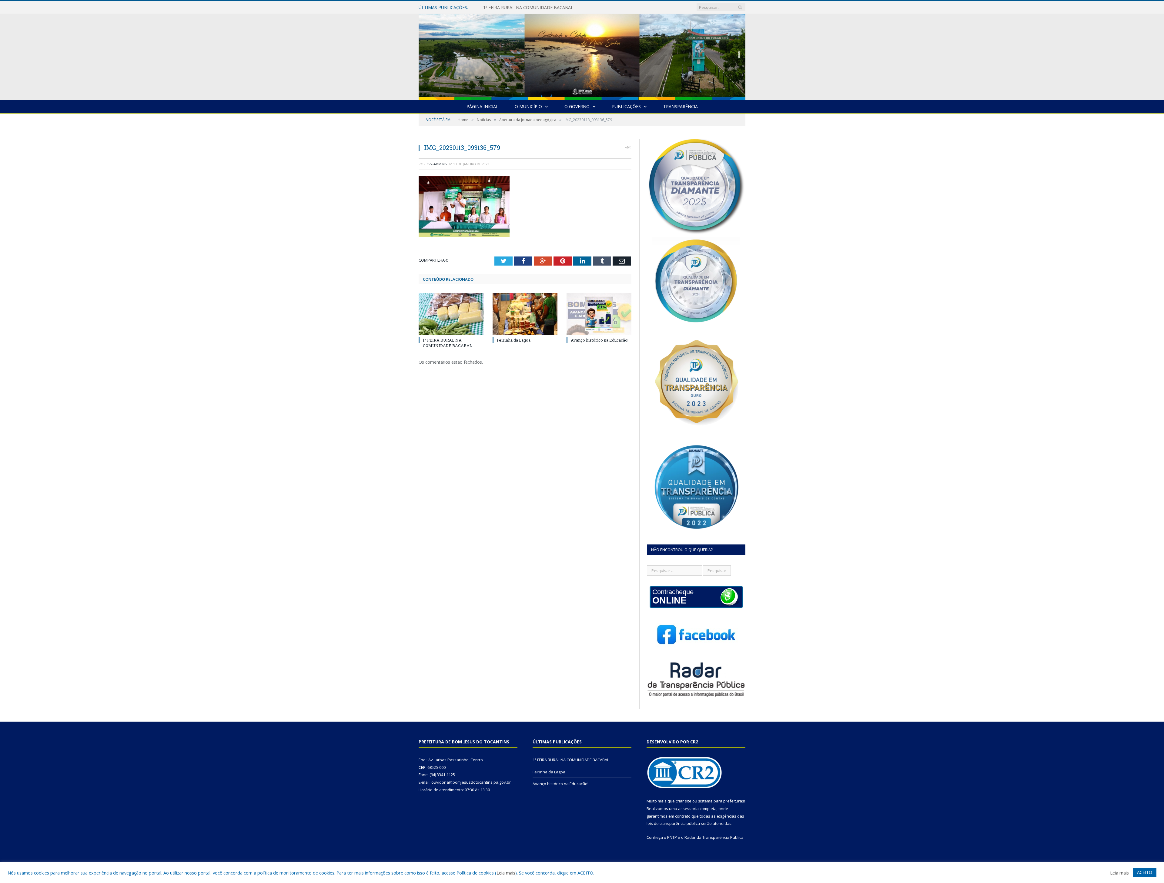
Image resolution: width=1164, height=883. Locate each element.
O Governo (577, 106)
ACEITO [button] (1144, 872)
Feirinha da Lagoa (500, 7)
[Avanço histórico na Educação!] (599, 314)
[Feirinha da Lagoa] (525, 314)
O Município (528, 106)
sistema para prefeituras (721, 801)
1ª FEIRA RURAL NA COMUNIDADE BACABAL (447, 342)
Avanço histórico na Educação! (599, 340)
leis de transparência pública (673, 823)
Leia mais (506, 872)
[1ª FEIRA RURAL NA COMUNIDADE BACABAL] (451, 314)
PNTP (672, 837)
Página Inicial (482, 106)
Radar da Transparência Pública (714, 837)
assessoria (688, 808)
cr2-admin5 (436, 164)
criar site (683, 801)
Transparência (680, 106)
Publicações (626, 106)
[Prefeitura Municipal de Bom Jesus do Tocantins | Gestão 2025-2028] (582, 55)
